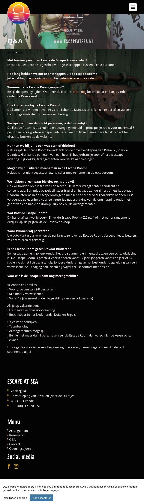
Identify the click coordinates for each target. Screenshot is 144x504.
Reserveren (17, 435)
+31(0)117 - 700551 (27, 406)
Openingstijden (20, 449)
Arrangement (18, 431)
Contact (14, 444)
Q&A (12, 440)
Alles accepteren (41, 497)
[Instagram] (16, 466)
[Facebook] (8, 466)
